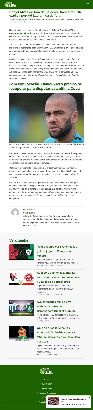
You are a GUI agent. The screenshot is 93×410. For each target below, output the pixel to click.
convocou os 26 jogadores (22, 33)
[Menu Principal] (88, 5)
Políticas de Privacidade (46, 393)
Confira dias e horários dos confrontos (73, 404)
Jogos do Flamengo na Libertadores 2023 (73, 400)
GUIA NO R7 (46, 384)
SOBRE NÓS (46, 388)
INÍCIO (46, 379)
